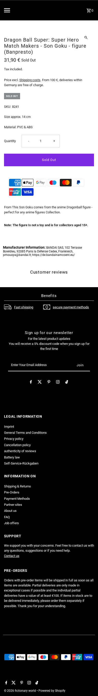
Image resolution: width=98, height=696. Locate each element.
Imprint (9, 426)
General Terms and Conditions (25, 433)
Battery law (12, 457)
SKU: (7, 107)
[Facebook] (31, 382)
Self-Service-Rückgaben (21, 463)
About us (10, 511)
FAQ (7, 517)
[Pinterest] (48, 382)
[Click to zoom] (85, 37)
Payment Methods (17, 499)
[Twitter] (40, 382)
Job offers (11, 523)
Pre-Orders (11, 492)
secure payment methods (71, 307)
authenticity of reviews (20, 451)
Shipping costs (29, 80)
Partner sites (13, 505)
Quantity (10, 141)
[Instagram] (58, 382)
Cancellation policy (17, 445)
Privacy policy (13, 439)
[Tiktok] (66, 382)
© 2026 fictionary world (20, 690)
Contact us (11, 556)
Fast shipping (23, 307)
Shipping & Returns (17, 486)
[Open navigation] (17, 10)
